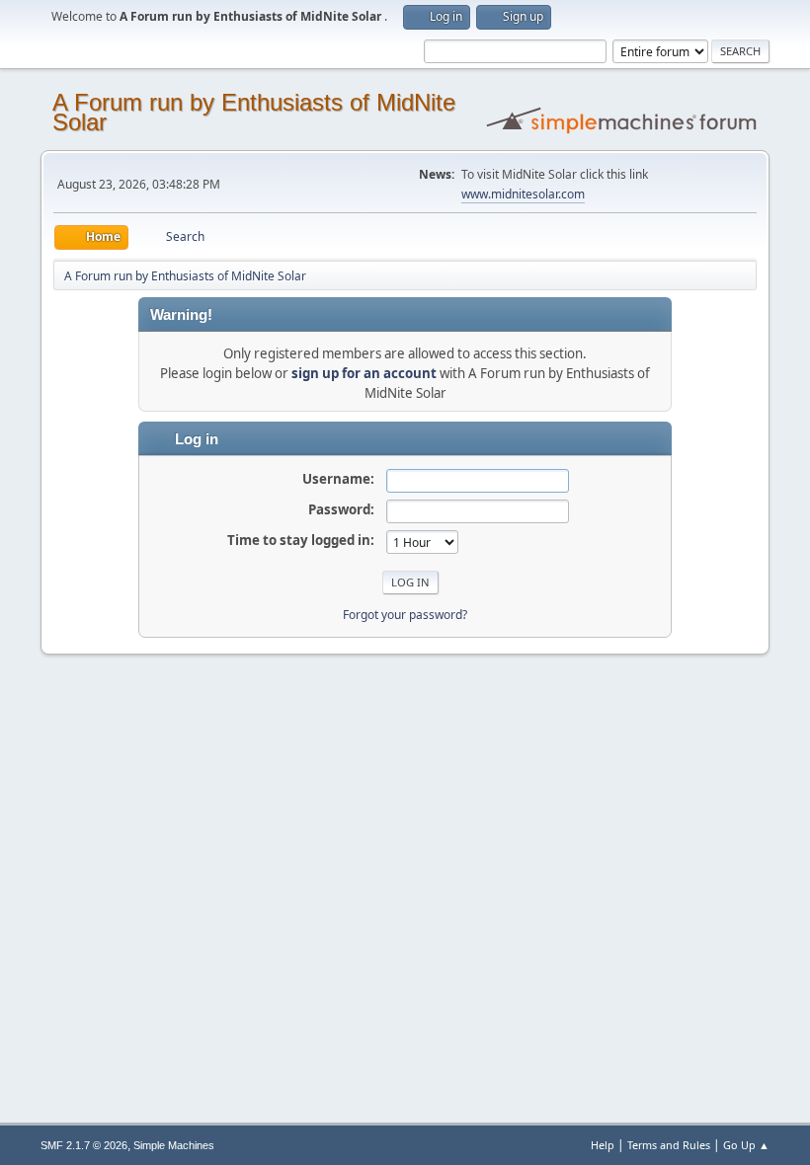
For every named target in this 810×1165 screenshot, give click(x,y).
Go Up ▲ (746, 1144)
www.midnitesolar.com (523, 194)
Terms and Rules (668, 1144)
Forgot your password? (405, 614)
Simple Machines (173, 1145)
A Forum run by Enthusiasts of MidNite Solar (253, 112)
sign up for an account (364, 373)
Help (602, 1144)
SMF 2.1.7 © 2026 (83, 1145)
